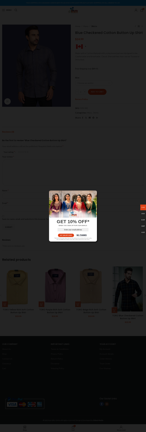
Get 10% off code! (66, 235)
